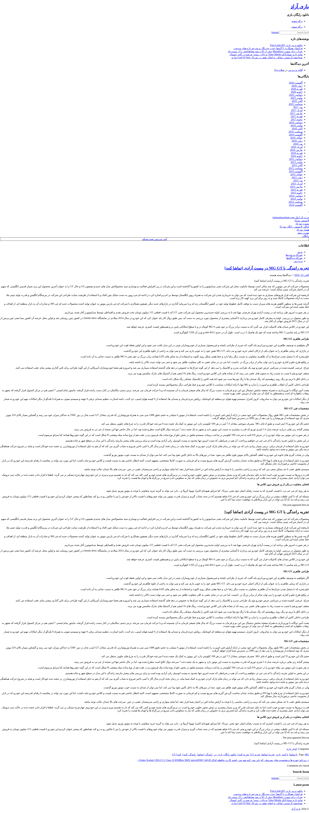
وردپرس (298, 261)
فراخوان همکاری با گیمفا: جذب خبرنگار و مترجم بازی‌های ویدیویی (268, 48)
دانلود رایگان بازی (227, 754)
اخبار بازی (291, 749)
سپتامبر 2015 (296, 168)
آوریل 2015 (297, 183)
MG (307, 754)
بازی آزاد (300, 6)
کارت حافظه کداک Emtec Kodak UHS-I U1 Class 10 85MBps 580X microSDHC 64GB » (184, 760)
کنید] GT (176, 754)
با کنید (285, 754)
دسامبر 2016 (296, 122)
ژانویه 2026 (297, 92)
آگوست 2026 (296, 82)
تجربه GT (255, 754)
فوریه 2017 (297, 116)
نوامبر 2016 (296, 125)
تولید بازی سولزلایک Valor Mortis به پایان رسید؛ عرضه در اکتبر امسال (266, 54)
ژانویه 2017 (297, 119)
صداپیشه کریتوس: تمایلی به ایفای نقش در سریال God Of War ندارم (267, 57)
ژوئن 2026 (297, 85)
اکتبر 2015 (297, 165)
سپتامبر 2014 (296, 202)
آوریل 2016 (297, 147)
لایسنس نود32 (301, 220)
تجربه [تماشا (268, 754)
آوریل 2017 (297, 110)
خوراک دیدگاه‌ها (294, 258)
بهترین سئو (303, 232)
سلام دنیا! (279, 70)
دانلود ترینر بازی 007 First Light (286, 45)
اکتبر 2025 (297, 101)
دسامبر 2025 (296, 95)
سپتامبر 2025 (296, 104)
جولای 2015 (296, 174)
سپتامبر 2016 (296, 131)
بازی (278, 754)
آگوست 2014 (296, 205)
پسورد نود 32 (302, 223)
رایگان (305, 235)
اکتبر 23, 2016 (301, 275)
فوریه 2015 (297, 189)
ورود (300, 252)
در (215, 754)
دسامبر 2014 (296, 195)
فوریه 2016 (297, 153)
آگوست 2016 (296, 134)
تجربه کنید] (243, 754)
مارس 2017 (296, 113)
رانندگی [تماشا (205, 754)
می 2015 (298, 180)
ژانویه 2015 (297, 192)
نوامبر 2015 (296, 162)
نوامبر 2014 (296, 199)
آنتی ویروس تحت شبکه (154, 239)
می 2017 (298, 107)
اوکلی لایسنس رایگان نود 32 (294, 226)
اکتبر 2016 (297, 128)
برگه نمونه (297, 21)
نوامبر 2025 (296, 98)
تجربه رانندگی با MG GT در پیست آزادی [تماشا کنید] (267, 268)
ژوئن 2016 (297, 140)
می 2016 (298, 143)
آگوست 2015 (296, 171)
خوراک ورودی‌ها (294, 255)
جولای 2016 (296, 137)
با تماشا (293, 754)
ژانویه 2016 (297, 156)
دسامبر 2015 (296, 159)
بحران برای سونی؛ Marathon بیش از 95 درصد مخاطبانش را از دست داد (265, 51)
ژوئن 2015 (297, 177)
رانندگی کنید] (189, 754)
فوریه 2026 (297, 88)
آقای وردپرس (295, 70)
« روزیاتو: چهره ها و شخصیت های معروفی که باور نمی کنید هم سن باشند (270, 760)
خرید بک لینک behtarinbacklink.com (291, 217)
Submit (275, 32)
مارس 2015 (296, 186)
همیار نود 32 (302, 229)
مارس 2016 (296, 150)
